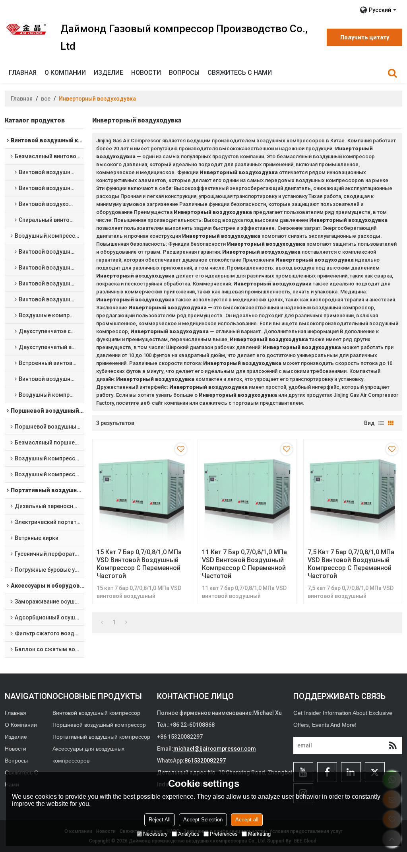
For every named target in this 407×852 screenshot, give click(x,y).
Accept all (246, 820)
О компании (65, 72)
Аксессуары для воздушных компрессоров (88, 754)
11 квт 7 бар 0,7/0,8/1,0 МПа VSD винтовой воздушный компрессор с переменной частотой (244, 564)
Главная (23, 72)
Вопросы (184, 72)
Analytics (189, 834)
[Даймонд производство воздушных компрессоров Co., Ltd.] (26, 29)
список (381, 423)
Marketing (259, 834)
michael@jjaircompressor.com (214, 748)
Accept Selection (203, 820)
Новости (146, 72)
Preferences (224, 834)
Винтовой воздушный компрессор (96, 713)
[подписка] (392, 745)
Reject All (160, 820)
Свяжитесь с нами (239, 72)
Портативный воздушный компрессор (101, 737)
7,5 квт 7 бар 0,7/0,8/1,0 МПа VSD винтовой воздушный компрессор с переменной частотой (351, 564)
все (45, 98)
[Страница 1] (102, 622)
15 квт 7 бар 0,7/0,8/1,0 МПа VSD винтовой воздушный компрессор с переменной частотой (139, 564)
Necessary (155, 834)
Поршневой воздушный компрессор (99, 725)
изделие (108, 72)
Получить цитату (364, 37)
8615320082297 (205, 760)
